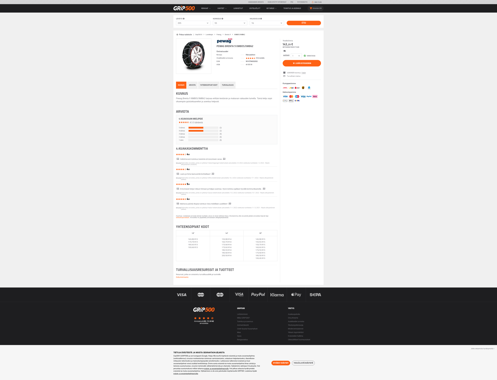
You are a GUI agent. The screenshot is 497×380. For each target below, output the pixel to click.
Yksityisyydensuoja (295, 325)
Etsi (304, 23)
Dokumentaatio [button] (182, 277)
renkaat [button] (205, 8)
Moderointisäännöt (295, 328)
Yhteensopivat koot (208, 85)
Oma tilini (318, 2)
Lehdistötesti (242, 314)
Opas (239, 336)
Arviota (192, 85)
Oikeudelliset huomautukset (299, 339)
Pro (291, 2)
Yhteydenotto (302, 2)
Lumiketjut (238, 8)
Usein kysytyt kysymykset (277, 2)
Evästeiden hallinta (295, 336)
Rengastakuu (242, 339)
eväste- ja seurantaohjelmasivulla (216, 368)
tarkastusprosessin (182, 217)
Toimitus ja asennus (292, 8)
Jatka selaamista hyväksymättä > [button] (482, 348)
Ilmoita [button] (178, 163)
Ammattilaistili (243, 325)
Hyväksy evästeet (280, 363)
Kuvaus (181, 85)
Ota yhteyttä (293, 318)
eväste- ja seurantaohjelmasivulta (185, 373)
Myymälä (270, 8)
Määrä (286, 55)
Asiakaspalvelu (294, 314)
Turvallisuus (228, 85)
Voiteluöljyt (254, 8)
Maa (239, 332)
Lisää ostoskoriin (303, 63)
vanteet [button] (221, 8)
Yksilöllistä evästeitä (303, 363)
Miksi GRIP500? (243, 318)
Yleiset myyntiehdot (296, 332)
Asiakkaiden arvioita (256, 2)
